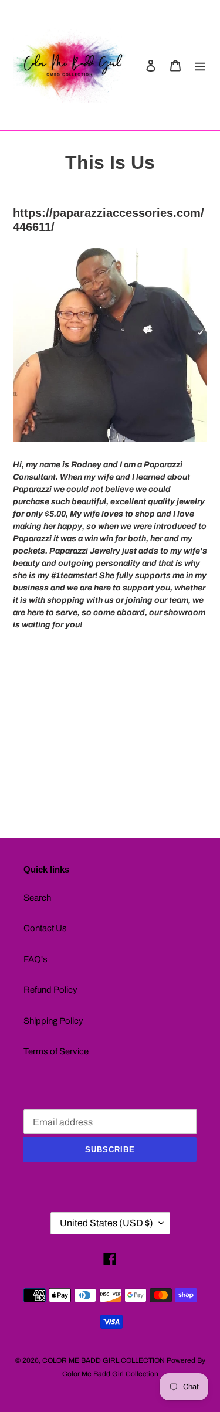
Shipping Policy (53, 1021)
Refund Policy (50, 989)
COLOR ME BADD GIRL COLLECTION (103, 1360)
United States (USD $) (106, 1223)
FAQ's (35, 959)
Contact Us (45, 928)
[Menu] (200, 65)
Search (37, 897)
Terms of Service (56, 1051)
